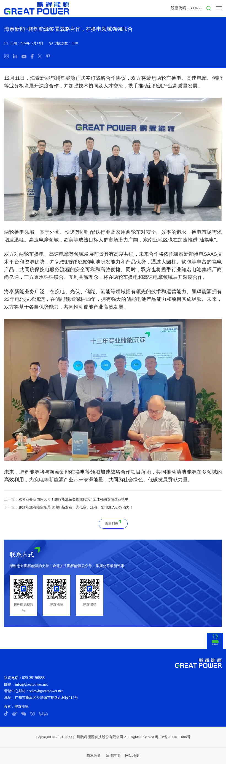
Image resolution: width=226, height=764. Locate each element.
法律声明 (113, 756)
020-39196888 (33, 678)
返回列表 (111, 524)
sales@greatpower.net (46, 691)
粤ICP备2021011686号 (172, 737)
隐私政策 (94, 756)
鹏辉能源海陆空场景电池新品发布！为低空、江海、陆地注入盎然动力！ (75, 507)
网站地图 (132, 756)
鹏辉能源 (21, 706)
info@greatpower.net (31, 684)
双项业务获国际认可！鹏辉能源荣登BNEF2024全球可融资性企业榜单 (73, 499)
